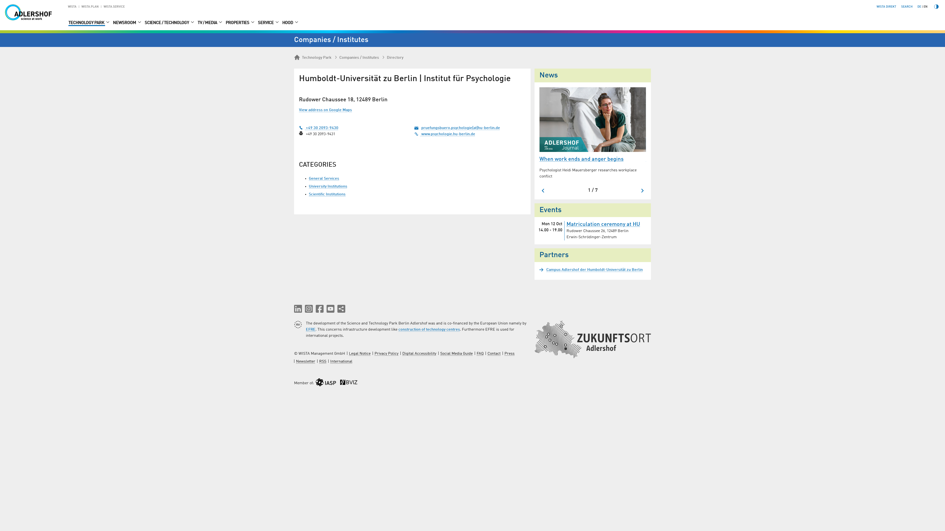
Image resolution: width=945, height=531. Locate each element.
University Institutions (328, 187)
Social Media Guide (456, 354)
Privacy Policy (386, 354)
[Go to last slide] (543, 190)
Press (509, 354)
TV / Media (208, 23)
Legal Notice (360, 354)
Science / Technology (167, 23)
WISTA (72, 6)
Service (266, 23)
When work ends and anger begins (581, 159)
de (919, 6)
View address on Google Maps (325, 110)
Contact (494, 354)
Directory (395, 58)
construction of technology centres (429, 330)
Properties (238, 23)
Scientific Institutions (327, 194)
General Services (324, 179)
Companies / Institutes (359, 58)
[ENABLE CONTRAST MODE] (936, 6)
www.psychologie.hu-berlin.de (447, 134)
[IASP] (326, 383)
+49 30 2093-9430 (321, 128)
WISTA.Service (114, 6)
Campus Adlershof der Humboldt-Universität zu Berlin (594, 270)
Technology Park (86, 23)
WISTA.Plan (90, 6)
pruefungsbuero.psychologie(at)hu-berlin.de (460, 128)
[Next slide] (642, 190)
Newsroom (125, 23)
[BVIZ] (349, 383)
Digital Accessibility (419, 354)
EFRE (310, 330)
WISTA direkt (886, 6)
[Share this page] (341, 308)
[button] (298, 308)
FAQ (480, 354)
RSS (322, 362)
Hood (288, 23)
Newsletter (305, 362)
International (341, 362)
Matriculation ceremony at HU (603, 224)
